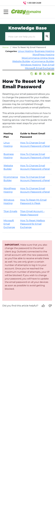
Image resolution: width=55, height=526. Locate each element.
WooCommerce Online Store (38, 58)
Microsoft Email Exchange (39, 68)
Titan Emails (10, 211)
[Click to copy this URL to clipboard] (31, 74)
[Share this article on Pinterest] (48, 74)
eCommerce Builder (42, 61)
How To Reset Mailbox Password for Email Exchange (32, 224)
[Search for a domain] (47, 3)
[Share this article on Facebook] (36, 74)
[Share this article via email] (52, 74)
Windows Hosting (31, 64)
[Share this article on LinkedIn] (40, 74)
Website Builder (21, 61)
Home (5, 47)
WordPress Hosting (43, 54)
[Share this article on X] (44, 74)
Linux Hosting (26, 51)
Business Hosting (44, 51)
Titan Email (48, 64)
